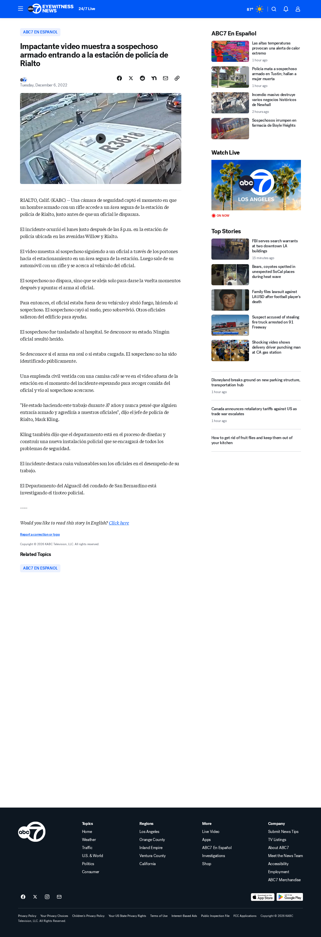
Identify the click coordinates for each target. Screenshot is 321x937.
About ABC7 (278, 848)
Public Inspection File (215, 915)
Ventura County (152, 856)
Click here (119, 522)
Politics (88, 864)
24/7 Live (86, 8)
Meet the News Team (285, 856)
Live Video (210, 832)
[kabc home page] (31, 832)
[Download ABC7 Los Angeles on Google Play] (290, 897)
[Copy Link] (177, 78)
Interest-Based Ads (184, 915)
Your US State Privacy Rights (127, 915)
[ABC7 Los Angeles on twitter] (35, 897)
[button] (20, 9)
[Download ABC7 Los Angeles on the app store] (263, 897)
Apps (206, 840)
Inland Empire (151, 848)
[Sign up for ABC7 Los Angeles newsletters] (59, 897)
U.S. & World (92, 856)
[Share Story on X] (131, 78)
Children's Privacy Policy (88, 915)
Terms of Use (159, 915)
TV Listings (277, 840)
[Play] (256, 185)
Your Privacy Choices (54, 915)
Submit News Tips (283, 832)
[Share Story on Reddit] (142, 78)
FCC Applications (245, 915)
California (147, 864)
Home (87, 832)
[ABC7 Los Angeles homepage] (50, 9)
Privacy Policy (27, 915)
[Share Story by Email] (165, 78)
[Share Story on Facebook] (119, 78)
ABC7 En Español (216, 848)
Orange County (152, 840)
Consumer (90, 872)
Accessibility (278, 864)
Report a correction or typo (40, 534)
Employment (278, 872)
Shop (206, 864)
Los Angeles (149, 832)
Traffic (87, 848)
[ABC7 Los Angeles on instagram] (47, 897)
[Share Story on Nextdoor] (154, 78)
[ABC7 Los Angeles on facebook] (23, 897)
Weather (89, 840)
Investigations (213, 856)
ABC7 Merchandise (284, 880)
